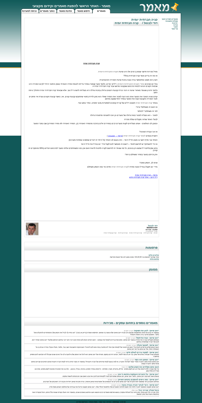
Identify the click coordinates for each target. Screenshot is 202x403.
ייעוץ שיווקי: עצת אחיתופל (147, 338)
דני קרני (124, 367)
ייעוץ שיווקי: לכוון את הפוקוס (146, 330)
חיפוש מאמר (83, 11)
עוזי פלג (135, 390)
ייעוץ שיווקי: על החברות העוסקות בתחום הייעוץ (138, 374)
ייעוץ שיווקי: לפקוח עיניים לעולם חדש (143, 352)
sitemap (116, 402)
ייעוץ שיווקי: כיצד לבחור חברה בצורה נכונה (140, 385)
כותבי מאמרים (47, 11)
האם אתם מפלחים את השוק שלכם (144, 367)
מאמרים (101, 11)
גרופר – (115, 136)
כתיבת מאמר (65, 11)
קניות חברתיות (123, 233)
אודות (175, 25)
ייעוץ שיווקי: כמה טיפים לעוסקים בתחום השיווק (138, 379)
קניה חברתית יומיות (135, 233)
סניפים (123, 402)
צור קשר (102, 402)
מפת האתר (93, 402)
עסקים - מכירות (151, 230)
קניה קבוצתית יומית (110, 233)
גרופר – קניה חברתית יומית (146, 175)
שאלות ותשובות (172, 21)
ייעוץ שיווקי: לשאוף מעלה (148, 345)
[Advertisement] (138, 42)
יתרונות (175, 23)
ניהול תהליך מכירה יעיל (149, 390)
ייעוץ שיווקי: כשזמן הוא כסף (147, 360)
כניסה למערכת (29, 11)
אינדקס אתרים (81, 402)
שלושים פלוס (154, 259)
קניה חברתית (148, 233)
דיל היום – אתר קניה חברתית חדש (143, 177)
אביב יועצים (128, 331)
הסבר (176, 27)
